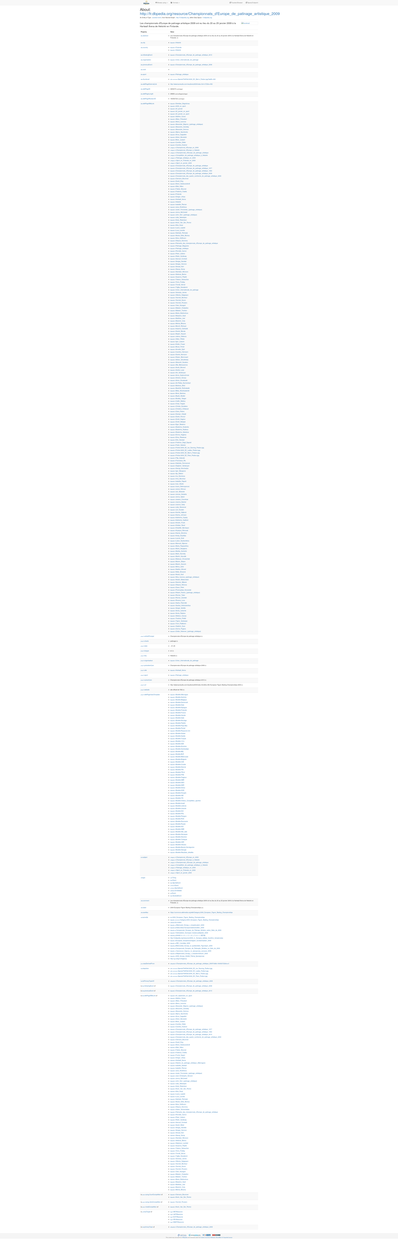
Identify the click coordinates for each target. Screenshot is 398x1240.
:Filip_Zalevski (177, 458)
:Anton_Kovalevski (178, 380)
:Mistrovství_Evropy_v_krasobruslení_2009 (187, 925)
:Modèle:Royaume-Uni (180, 731)
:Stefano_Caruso (178, 616)
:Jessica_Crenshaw (179, 499)
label (143, 907)
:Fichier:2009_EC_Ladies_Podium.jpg (185, 450)
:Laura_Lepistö (177, 228)
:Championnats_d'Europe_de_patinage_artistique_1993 (191, 171)
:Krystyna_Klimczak (179, 530)
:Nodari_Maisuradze (179, 580)
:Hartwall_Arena (178, 199)
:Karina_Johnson (178, 515)
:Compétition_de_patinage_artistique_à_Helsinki (189, 155)
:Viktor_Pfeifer (177, 339)
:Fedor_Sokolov (178, 445)
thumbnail (145, 79)
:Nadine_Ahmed (178, 569)
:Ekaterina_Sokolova (179, 432)
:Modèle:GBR (177, 780)
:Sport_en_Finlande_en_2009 (182, 160)
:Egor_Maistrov (177, 424)
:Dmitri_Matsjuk (178, 422)
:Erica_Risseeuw (178, 437)
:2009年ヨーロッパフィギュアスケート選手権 (187, 935)
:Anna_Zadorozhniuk (179, 375)
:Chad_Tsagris (177, 404)
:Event (173, 880)
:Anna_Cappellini (178, 135)
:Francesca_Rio (178, 460)
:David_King (176, 181)
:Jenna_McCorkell (178, 212)
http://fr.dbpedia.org (182, 17)
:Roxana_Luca (177, 600)
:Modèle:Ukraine (178, 845)
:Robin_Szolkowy (178, 256)
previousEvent (146, 65)
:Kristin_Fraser (177, 344)
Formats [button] (175, 3)
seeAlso (144, 912)
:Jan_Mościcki (177, 492)
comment (145, 901)
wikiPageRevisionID (148, 99)
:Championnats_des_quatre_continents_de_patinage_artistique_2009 (195, 176)
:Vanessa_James (178, 292)
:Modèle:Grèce (177, 788)
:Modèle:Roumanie (179, 821)
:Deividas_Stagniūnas (180, 103)
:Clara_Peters (177, 411)
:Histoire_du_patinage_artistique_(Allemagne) (187, 1063)
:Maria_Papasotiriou (179, 546)
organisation (146, 60)
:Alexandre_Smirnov (179, 129)
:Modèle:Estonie (178, 767)
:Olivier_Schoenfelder (179, 1109)
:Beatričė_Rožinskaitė (180, 388)
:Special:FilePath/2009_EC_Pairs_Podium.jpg (188, 976)
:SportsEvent (175, 883)
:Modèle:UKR (177, 842)
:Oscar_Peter (177, 587)
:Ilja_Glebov (176, 473)
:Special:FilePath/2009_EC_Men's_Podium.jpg (189, 973)
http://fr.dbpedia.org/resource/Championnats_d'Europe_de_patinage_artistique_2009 (210, 13)
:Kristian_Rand (177, 525)
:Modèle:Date (177, 705)
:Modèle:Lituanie (178, 808)
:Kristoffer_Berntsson (179, 528)
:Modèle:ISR (176, 795)
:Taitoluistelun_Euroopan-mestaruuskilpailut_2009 (189, 933)
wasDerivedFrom (148, 963)
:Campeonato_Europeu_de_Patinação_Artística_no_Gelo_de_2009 (195, 948)
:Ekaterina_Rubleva (179, 429)
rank (143, 69)
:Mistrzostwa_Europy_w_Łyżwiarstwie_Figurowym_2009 (191, 946)
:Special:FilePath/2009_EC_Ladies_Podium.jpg (189, 971)
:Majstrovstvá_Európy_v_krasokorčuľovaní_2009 (189, 953)
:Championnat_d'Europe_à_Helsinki (184, 150)
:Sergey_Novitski (178, 261)
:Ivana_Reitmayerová (179, 486)
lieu (144, 656)
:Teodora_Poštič (178, 618)
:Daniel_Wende (177, 331)
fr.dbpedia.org (207, 17)
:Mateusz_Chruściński (180, 559)
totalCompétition (149, 1207)
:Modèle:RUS (177, 819)
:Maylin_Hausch (178, 334)
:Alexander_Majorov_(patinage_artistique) (186, 124)
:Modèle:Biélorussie (179, 757)
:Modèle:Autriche (178, 697)
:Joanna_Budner (178, 502)
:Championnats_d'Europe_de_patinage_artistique (189, 153)
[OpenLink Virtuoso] (182, 1235)
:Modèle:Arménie (178, 746)
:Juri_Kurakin (177, 510)
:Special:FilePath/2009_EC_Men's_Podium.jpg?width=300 (193, 79)
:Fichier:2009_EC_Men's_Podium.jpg (185, 453)
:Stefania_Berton (178, 274)
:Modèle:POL (177, 813)
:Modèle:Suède (177, 736)
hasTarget (146, 1212)
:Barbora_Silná (177, 385)
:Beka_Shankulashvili (179, 391)
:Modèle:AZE (177, 744)
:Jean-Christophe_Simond (181, 1076)
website (145, 690)
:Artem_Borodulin (178, 137)
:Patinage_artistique (179, 74)
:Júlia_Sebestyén (178, 217)
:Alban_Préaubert (178, 119)
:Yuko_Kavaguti (178, 305)
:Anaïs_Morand (177, 367)
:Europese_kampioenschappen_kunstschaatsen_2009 (190, 940)
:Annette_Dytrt (177, 349)
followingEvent (146, 55)
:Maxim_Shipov (177, 561)
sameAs (144, 917)
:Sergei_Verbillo (178, 608)
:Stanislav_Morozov (179, 272)
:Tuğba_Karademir (179, 287)
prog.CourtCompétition (151, 1194)
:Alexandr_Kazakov (179, 362)
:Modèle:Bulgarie (178, 759)
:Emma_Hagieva (178, 435)
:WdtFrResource (177, 1222)
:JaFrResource (176, 1214)
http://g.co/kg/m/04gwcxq (178, 959)
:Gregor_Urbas (177, 197)
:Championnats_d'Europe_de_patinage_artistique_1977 (191, 168)
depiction (145, 968)
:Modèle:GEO (177, 782)
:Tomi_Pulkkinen (178, 623)
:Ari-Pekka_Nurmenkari (180, 383)
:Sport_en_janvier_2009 (181, 163)
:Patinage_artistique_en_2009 (183, 158)
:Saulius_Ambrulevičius (180, 605)
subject (144, 857)
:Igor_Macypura (178, 471)
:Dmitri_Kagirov (177, 419)
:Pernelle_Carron (178, 251)
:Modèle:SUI (176, 826)
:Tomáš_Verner (177, 285)
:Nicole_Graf (177, 574)
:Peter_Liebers (177, 254)
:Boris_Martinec (178, 393)
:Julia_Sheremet (178, 507)
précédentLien (147, 665)
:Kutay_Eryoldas (178, 536)
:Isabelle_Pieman (178, 204)
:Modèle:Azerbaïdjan (179, 749)
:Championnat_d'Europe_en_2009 (184, 147)
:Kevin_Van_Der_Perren (180, 222)
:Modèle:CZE (177, 762)
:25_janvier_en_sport (179, 114)
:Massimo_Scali (178, 316)
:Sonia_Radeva (177, 613)
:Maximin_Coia (177, 321)
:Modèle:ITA (176, 798)
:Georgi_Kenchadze (179, 468)
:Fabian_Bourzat (178, 189)
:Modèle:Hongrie (178, 793)
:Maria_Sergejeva (178, 548)
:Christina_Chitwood (179, 409)
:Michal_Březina (178, 323)
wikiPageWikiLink (147, 103)
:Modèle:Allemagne (179, 694)
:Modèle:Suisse (177, 733)
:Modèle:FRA (177, 775)
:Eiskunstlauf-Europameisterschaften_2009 (187, 928)
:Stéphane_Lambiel (179, 1143)
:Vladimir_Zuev (177, 626)
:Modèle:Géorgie (178, 850)
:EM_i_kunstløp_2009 (180, 943)
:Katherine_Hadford (179, 520)
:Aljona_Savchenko (179, 132)
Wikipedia (184, 1237)
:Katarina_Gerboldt (179, 329)
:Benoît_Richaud (178, 326)
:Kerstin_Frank (177, 523)
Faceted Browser (237, 3)
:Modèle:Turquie (178, 738)
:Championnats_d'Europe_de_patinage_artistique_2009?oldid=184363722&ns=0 (199, 963)
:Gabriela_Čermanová (180, 463)
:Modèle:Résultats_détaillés (181, 852)
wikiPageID (145, 89)
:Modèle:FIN (176, 770)
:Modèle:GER (177, 785)
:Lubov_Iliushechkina (179, 541)
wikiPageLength (147, 94)
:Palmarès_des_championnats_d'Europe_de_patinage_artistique (194, 243)
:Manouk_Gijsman (178, 543)
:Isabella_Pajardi (178, 481)
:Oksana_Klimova (178, 585)
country (144, 47)
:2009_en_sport (178, 106)
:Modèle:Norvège (178, 720)
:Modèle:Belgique (178, 700)
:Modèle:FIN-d (177, 772)
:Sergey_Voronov (178, 264)
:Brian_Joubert (177, 140)
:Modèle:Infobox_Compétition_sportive (185, 801)
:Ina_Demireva (177, 476)
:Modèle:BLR (177, 754)
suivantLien (146, 680)
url (143, 685)
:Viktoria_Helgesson (179, 295)
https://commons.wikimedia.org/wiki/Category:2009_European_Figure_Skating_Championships (201, 912)
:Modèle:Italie (177, 718)
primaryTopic (147, 1227)
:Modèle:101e (177, 741)
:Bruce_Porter (177, 347)
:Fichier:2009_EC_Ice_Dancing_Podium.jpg (187, 448)
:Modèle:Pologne (178, 816)
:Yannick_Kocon (178, 300)
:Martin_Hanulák (178, 556)
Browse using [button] (162, 3)
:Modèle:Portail (177, 728)
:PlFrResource (176, 1219)
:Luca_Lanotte (177, 230)
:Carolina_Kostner (178, 145)
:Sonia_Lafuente (178, 611)
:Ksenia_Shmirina (178, 533)
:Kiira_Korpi (176, 225)
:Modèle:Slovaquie (178, 834)
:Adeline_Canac (178, 116)
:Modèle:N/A (176, 811)
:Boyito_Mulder (177, 396)
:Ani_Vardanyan (178, 373)
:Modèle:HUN (177, 790)
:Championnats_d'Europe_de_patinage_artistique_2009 (191, 981)
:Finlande (175, 47)
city (143, 42)
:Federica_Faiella (178, 191)
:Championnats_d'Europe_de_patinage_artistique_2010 (191, 55)
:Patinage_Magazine (179, 246)
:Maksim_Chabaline (179, 308)
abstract (144, 36)
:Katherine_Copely (178, 517)
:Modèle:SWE (177, 829)
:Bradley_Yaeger (178, 398)
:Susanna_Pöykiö (178, 277)
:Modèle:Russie (178, 824)
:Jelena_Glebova (178, 336)
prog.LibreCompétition (151, 1202)
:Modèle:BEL (177, 751)
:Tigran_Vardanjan (178, 621)
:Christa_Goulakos (178, 406)
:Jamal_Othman (178, 489)
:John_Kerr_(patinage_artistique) (183, 215)
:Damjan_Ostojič (178, 414)
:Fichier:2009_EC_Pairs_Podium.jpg (184, 455)
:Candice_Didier (178, 142)
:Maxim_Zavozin (178, 564)
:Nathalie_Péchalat (179, 233)
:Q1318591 (176, 922)
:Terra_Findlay (177, 282)
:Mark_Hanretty (178, 554)
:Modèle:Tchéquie (178, 839)
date (144, 646)
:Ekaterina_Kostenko (179, 427)
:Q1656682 (176, 890)
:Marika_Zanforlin (178, 551)
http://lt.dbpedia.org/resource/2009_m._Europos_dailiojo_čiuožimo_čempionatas (196, 938)
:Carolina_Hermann (179, 352)
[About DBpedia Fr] (146, 2)
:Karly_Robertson (178, 220)
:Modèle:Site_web (178, 832)
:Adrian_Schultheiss (179, 360)
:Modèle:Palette (178, 723)
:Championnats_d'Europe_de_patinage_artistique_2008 (191, 65)
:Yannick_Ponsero (178, 303)
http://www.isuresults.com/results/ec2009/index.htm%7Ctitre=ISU (191, 84)
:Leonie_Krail (177, 538)
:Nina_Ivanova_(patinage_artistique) (184, 577)
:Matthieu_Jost (177, 318)
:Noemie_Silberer (178, 582)
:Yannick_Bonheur (178, 297)
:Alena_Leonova (178, 122)
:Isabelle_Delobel (178, 1065)
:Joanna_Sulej (177, 504)
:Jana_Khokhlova (178, 207)
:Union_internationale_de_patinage (184, 60)
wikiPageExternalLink (149, 84)
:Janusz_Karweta (178, 494)
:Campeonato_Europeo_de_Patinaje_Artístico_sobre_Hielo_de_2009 (195, 930)
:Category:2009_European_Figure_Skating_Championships (194, 920)
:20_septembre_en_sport (181, 996)
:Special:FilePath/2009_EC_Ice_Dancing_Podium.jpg (191, 968)
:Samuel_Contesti (178, 259)
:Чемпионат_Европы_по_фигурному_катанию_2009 (190, 951)
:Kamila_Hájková (178, 512)
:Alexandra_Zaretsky (179, 127)
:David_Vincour (177, 417)
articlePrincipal (147, 636)
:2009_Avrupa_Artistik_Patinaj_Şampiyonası (187, 956)
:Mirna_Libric (177, 567)
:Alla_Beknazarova (179, 365)
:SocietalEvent (175, 896)
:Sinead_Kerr (177, 266)
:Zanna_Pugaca (178, 629)
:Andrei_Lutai (177, 370)
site (144, 670)
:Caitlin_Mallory (177, 401)
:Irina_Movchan (178, 479)
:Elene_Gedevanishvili (180, 184)
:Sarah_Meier (177, 1125)
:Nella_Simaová (178, 572)
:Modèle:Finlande (178, 710)
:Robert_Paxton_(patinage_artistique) (185, 592)
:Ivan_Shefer (177, 484)
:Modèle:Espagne (178, 707)
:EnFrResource (176, 1217)
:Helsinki (175, 42)
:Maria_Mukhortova (179, 313)
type (143, 878)
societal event (156, 17)
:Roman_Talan (177, 595)
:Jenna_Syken (177, 497)
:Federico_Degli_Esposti (180, 442)
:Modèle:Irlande (178, 715)
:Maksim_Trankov (178, 310)
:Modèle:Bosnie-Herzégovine (182, 847)
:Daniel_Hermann (178, 354)
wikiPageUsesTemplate (150, 694)
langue (145, 651)
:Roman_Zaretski (178, 598)
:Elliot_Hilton (176, 186)
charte (145, 641)
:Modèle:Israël (177, 803)
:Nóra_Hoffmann (178, 238)
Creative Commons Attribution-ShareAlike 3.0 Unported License (216, 1237)
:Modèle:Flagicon (178, 777)
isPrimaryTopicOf (147, 981)
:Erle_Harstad (177, 440)
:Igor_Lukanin (177, 341)
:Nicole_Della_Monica (180, 235)
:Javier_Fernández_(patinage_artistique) (186, 210)
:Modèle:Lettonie (178, 806)
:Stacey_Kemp (177, 269)
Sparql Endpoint (252, 3)
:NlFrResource (176, 1212)
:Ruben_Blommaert (179, 357)
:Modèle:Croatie (178, 764)
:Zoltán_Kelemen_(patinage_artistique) (185, 631)
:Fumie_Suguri (177, 1055)
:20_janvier (176, 109)
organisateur (147, 660)
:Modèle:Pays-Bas (178, 726)
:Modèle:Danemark (179, 702)
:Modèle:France (178, 713)
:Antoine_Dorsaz (178, 378)
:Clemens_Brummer (179, 178)
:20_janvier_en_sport (179, 111)
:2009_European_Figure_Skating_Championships (187, 917)
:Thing (173, 878)
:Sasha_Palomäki (178, 603)
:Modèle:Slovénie (178, 837)
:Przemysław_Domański (180, 590)
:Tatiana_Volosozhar (179, 279)
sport (143, 74)
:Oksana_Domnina (179, 241)
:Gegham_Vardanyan (179, 466)
